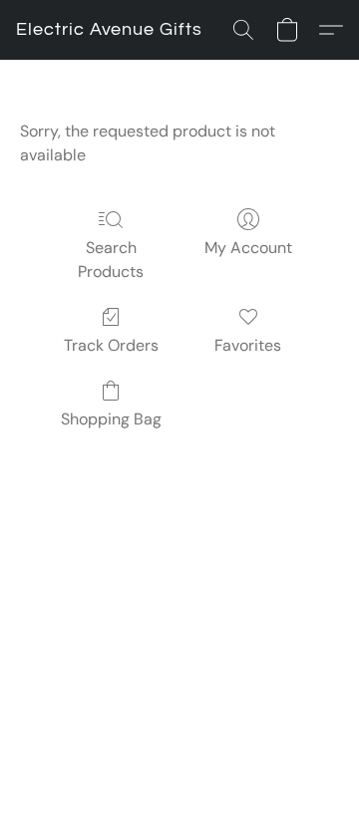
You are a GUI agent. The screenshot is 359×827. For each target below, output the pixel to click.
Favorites (247, 345)
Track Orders (111, 345)
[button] (109, 30)
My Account (248, 247)
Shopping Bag (111, 419)
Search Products (111, 259)
